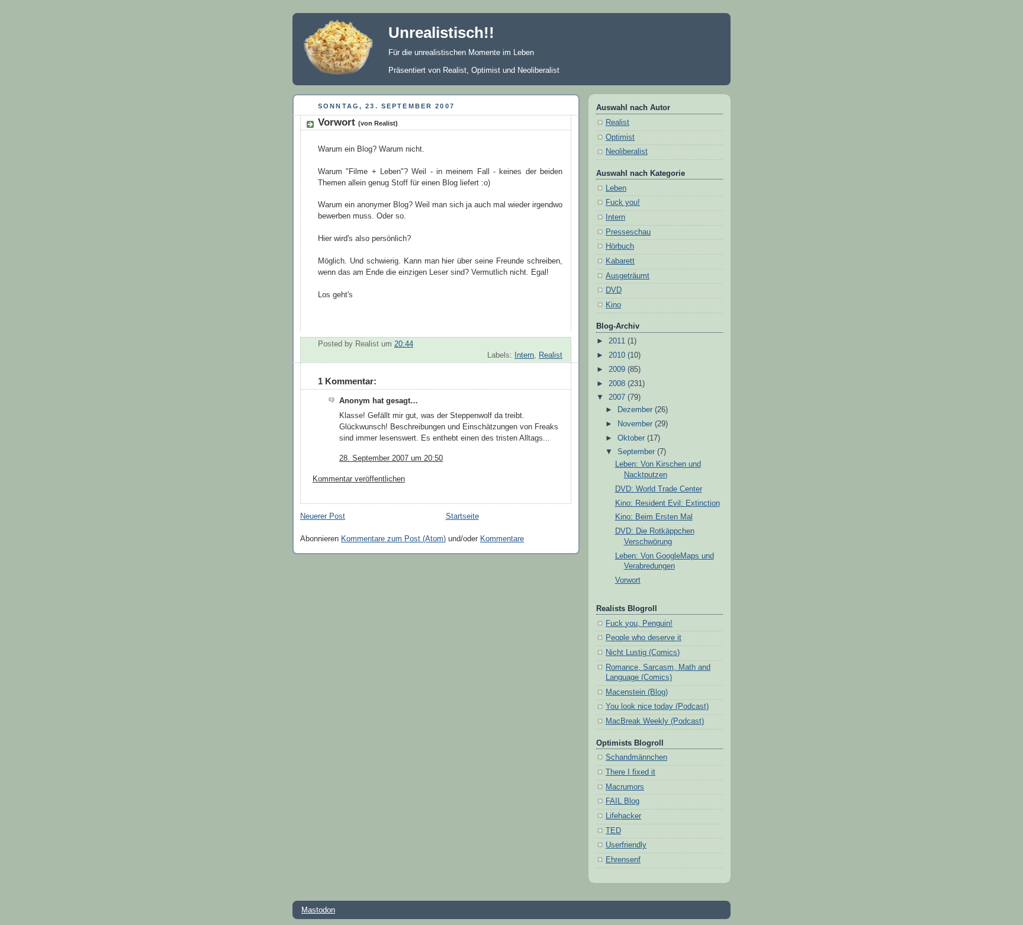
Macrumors (625, 787)
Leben (616, 188)
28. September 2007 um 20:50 (391, 458)
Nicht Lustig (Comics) (643, 652)
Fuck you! (623, 202)
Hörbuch (620, 246)
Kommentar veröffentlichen (359, 479)
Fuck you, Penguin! (639, 623)
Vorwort (358, 122)
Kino (613, 305)
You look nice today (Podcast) (657, 706)
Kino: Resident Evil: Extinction (667, 503)
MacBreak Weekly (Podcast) (655, 721)
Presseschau (628, 232)
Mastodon (318, 909)
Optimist (620, 137)
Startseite (462, 516)
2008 (618, 384)
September (637, 452)
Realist (550, 355)
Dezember (636, 410)
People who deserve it (643, 638)
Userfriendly (626, 845)
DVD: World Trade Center (658, 489)
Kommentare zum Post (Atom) (393, 539)
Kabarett (620, 261)
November (636, 424)
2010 (618, 355)
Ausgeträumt (627, 276)
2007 (618, 397)
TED (613, 831)
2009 (618, 369)
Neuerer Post (322, 516)
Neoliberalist (627, 151)
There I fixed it (630, 772)
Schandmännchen (636, 757)
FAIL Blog (622, 801)
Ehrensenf (623, 860)
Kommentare (502, 539)
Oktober (632, 438)
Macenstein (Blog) (637, 692)
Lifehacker (623, 816)
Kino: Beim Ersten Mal (654, 517)
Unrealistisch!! (441, 32)
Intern (524, 355)
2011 (618, 341)
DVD (614, 290)
